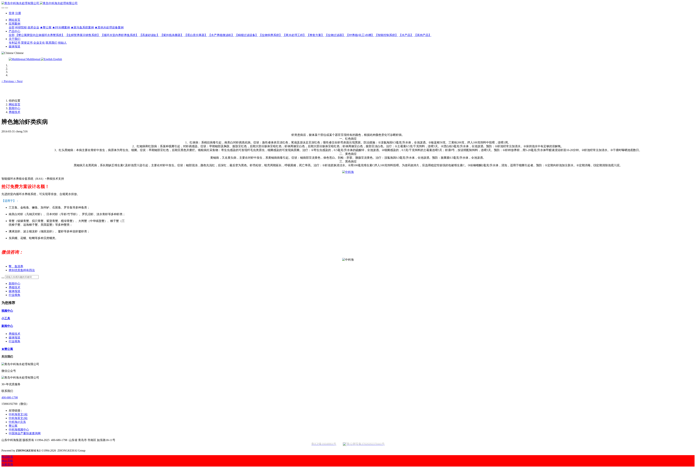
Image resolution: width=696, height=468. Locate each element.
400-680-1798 (9, 397)
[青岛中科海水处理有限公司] (348, 3)
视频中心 (7, 310)
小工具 (5, 318)
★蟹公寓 (7, 348)
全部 (11, 27)
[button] (7, 81)
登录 (11, 13)
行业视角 (14, 294)
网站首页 (14, 19)
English (57, 59)
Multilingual (33, 59)
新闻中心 (14, 108)
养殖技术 (14, 112)
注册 (18, 13)
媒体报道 (14, 291)
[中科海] (348, 172)
